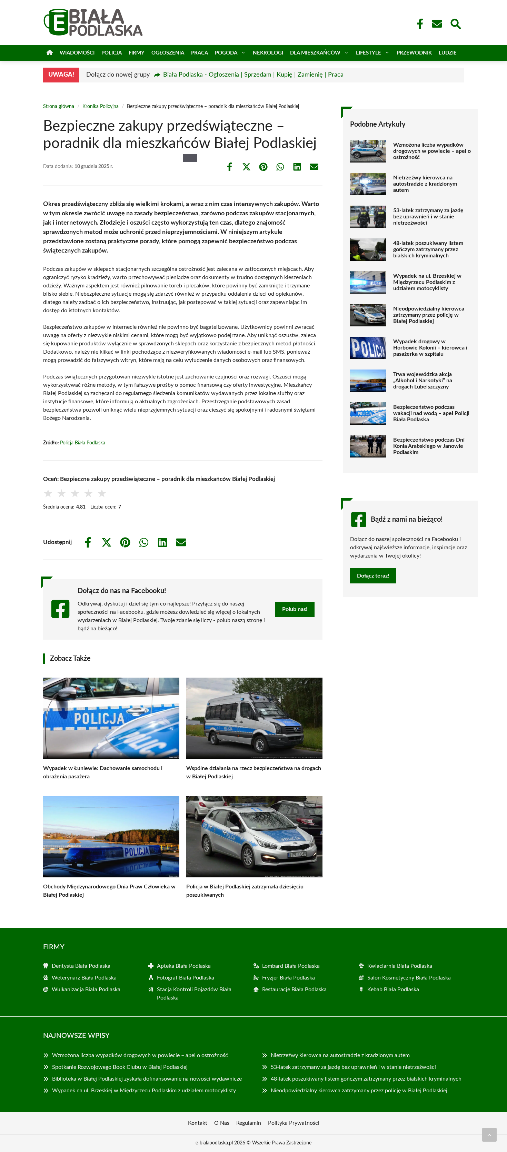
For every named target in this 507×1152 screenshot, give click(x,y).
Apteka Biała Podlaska (184, 966)
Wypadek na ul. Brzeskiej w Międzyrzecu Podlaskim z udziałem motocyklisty (427, 282)
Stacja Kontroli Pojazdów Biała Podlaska (194, 994)
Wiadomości (77, 53)
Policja (111, 53)
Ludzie (448, 53)
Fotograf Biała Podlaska (185, 978)
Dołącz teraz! (373, 576)
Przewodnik (414, 53)
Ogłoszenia (167, 53)
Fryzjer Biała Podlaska (288, 978)
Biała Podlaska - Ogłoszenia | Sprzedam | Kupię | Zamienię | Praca (253, 75)
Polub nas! (295, 609)
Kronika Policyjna (100, 106)
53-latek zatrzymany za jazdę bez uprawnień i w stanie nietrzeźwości (428, 217)
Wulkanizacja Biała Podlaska (86, 989)
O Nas (221, 1123)
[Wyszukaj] (455, 23)
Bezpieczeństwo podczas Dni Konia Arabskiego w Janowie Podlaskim (429, 446)
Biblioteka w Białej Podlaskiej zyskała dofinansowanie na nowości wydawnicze (147, 1079)
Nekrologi (268, 53)
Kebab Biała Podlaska (393, 989)
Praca (199, 53)
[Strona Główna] (49, 53)
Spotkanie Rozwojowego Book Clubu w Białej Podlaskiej (120, 1067)
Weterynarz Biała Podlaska (84, 978)
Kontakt (197, 1123)
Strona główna (58, 106)
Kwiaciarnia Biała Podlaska (399, 966)
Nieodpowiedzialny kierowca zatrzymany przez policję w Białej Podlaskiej (428, 315)
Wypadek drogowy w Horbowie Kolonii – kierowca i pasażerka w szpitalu (430, 348)
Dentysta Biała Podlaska (81, 966)
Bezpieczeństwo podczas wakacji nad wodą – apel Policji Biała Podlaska (431, 413)
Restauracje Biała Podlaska (294, 989)
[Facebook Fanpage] (418, 23)
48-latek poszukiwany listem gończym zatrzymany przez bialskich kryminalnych (428, 249)
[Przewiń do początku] (489, 1135)
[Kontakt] (436, 23)
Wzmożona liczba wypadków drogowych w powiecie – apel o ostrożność (432, 151)
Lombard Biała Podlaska (291, 966)
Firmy (137, 53)
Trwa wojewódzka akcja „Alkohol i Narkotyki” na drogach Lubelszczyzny (422, 381)
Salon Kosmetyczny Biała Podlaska (409, 978)
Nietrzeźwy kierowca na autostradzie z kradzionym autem (425, 184)
